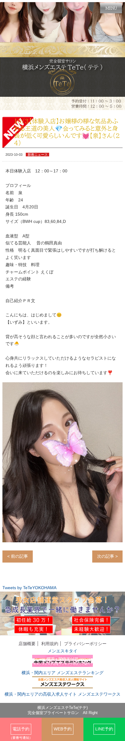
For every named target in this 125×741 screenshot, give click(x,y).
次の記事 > (107, 556)
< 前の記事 (17, 556)
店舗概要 (27, 643)
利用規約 (49, 643)
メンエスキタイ (62, 650)
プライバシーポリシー (85, 643)
